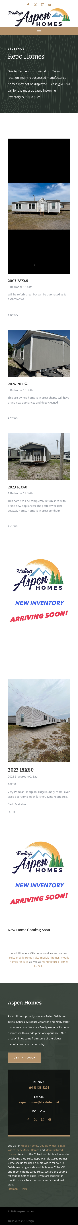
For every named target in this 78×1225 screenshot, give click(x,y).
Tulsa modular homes (46, 957)
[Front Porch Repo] (39, 479)
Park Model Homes (28, 1150)
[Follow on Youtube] (50, 5)
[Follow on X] (35, 5)
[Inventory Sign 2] (39, 639)
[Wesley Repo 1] (39, 376)
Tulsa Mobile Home (20, 957)
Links (24, 1189)
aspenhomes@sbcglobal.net (39, 1102)
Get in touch (25, 1057)
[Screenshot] (39, 272)
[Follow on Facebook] (28, 5)
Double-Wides (48, 1145)
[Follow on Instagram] (43, 5)
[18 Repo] (39, 761)
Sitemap (13, 1189)
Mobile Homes (29, 1145)
